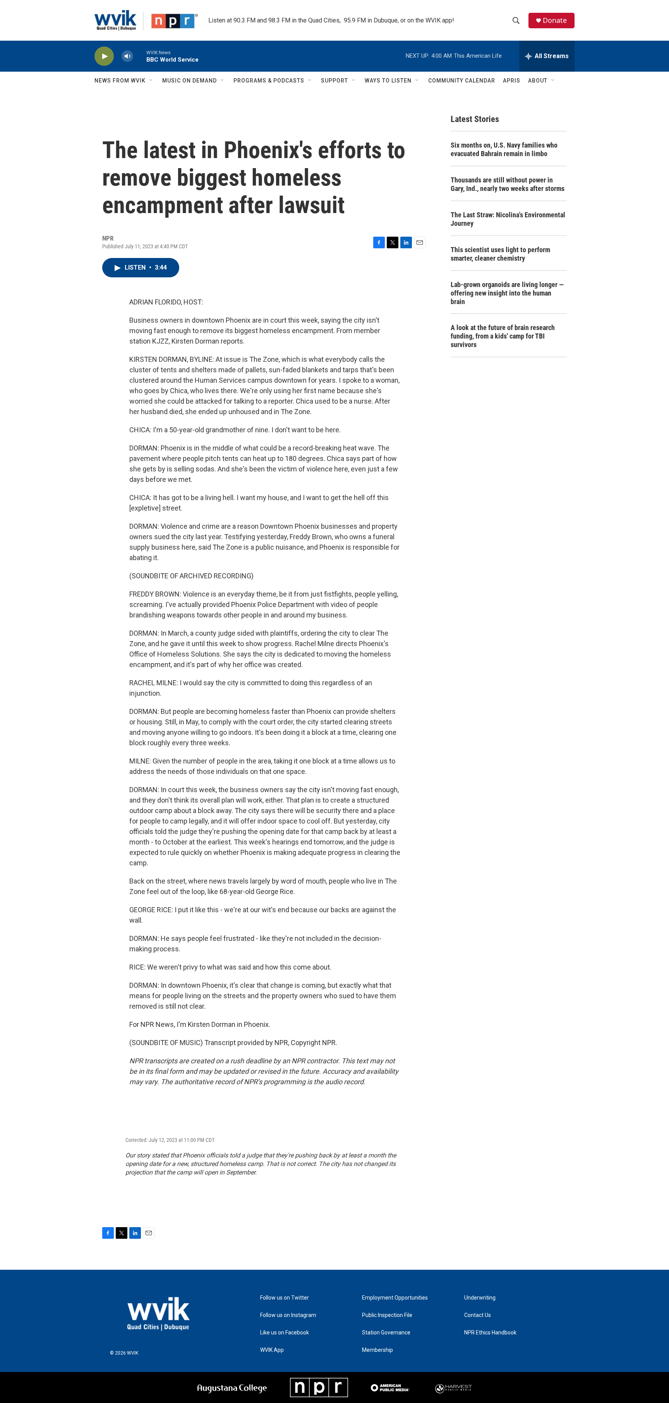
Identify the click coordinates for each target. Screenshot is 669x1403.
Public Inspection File (387, 1315)
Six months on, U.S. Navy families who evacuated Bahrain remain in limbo (504, 149)
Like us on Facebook (284, 1333)
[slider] (140, 56)
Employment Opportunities (395, 1298)
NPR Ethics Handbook (490, 1333)
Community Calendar (461, 80)
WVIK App (272, 1350)
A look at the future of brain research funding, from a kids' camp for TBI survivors (503, 336)
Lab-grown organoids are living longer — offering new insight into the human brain (507, 293)
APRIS (511, 80)
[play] (104, 56)
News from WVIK (120, 80)
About (537, 80)
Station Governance (386, 1333)
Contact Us (477, 1315)
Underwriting (480, 1298)
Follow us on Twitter (284, 1298)
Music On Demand (189, 80)
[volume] (127, 56)
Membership (377, 1350)
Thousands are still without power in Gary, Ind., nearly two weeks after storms (507, 184)
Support (334, 80)
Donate (555, 20)
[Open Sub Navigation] (151, 80)
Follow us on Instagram (288, 1315)
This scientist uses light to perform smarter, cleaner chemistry (500, 254)
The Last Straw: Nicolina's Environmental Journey (508, 219)
